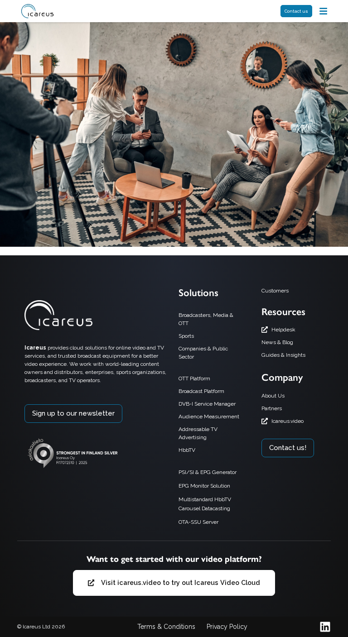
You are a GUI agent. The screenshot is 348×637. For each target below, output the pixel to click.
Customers (275, 290)
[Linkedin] (325, 626)
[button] (323, 11)
